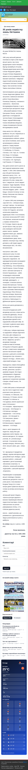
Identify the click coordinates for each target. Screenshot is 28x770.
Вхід (8, 10)
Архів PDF (16, 766)
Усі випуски (17, 617)
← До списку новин (9, 26)
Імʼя (4, 545)
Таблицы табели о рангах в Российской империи (11, 634)
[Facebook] (1, 10)
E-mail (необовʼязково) (9, 551)
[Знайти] (25, 20)
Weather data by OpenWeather (8, 752)
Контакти (3, 4)
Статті (13, 1)
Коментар (5, 556)
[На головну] (7, 15)
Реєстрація (13, 10)
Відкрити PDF (7, 618)
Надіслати (6, 568)
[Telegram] (4, 10)
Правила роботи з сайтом (7, 766)
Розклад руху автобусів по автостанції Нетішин (11, 627)
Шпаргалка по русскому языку (12, 647)
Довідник (19, 1)
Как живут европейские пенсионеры (14, 653)
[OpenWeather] (22, 663)
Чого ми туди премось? (10, 641)
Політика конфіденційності (7, 768)
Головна (3, 1)
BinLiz (25, 762)
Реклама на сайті (19, 768)
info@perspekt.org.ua (5, 7)
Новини (9, 1)
